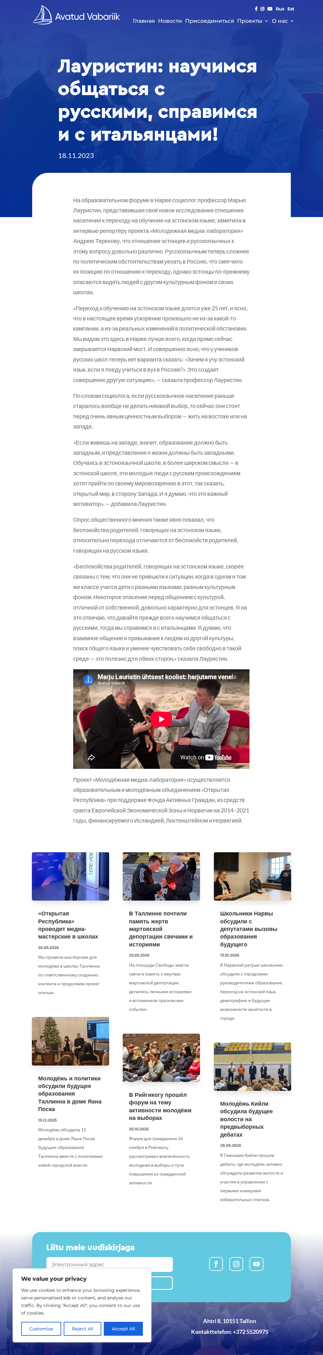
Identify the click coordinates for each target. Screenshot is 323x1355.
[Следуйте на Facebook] (216, 1264)
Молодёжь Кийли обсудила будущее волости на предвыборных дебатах (246, 1119)
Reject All (82, 1329)
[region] (82, 1305)
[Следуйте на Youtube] (256, 1264)
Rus (280, 9)
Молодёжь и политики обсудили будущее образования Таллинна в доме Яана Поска (70, 1094)
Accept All (123, 1329)
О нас (280, 21)
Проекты (249, 21)
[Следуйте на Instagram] (236, 1264)
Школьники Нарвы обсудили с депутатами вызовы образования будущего (248, 929)
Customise (41, 1329)
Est (290, 9)
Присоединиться (209, 21)
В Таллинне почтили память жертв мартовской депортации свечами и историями (161, 929)
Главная (144, 21)
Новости (170, 21)
